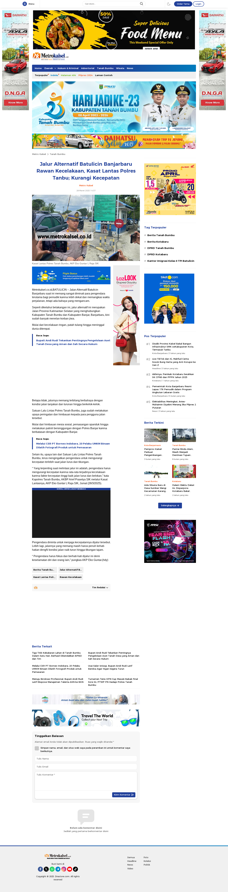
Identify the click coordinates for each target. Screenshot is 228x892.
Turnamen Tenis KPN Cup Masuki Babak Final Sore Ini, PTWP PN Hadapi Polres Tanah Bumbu (113, 682)
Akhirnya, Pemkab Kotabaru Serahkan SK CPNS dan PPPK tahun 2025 (173, 375)
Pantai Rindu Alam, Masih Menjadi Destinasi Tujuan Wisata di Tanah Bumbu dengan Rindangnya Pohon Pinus (182, 458)
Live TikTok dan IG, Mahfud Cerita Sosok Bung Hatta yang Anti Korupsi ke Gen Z (174, 361)
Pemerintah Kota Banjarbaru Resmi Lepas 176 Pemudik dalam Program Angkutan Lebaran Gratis (172, 389)
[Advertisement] (71, 372)
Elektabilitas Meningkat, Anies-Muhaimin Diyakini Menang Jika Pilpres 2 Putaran (174, 404)
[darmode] (168, 4)
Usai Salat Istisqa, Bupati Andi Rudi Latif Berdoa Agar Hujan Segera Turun (110, 667)
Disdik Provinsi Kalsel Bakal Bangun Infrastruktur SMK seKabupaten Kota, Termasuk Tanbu (173, 346)
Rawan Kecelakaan (71, 577)
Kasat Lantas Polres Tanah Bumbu (45, 577)
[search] (142, 4)
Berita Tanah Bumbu (45, 569)
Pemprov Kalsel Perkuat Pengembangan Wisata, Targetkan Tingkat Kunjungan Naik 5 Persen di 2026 (156, 457)
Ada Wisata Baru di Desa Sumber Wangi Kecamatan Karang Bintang (155, 490)
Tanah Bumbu (57, 154)
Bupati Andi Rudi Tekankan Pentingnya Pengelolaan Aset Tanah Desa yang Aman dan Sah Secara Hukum (73, 342)
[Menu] (25, 4)
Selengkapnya (168, 505)
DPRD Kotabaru (157, 254)
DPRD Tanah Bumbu (160, 248)
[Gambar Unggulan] (86, 260)
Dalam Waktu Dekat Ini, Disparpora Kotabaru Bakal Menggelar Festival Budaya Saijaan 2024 (183, 491)
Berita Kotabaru (158, 241)
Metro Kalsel (39, 154)
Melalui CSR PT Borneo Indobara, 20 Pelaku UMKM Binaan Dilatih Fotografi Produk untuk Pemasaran (73, 445)
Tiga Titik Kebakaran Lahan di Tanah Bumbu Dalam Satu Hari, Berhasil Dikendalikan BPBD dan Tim (57, 655)
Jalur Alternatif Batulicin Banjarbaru (71, 569)
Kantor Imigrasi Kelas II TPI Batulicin (170, 260)
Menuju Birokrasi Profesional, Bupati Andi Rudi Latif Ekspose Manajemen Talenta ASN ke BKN (57, 680)
